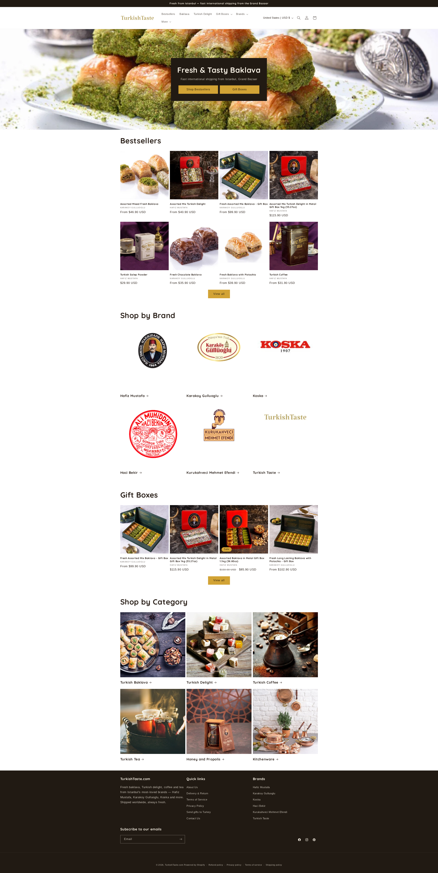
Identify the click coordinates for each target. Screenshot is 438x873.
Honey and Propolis (203, 759)
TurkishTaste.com (174, 865)
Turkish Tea (130, 759)
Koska (258, 396)
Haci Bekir (129, 472)
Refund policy (216, 865)
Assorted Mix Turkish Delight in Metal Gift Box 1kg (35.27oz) (292, 205)
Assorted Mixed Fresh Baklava (139, 204)
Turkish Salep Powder (133, 274)
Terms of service (253, 865)
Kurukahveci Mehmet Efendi (210, 472)
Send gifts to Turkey (198, 812)
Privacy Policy (195, 806)
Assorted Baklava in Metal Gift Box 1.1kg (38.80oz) (242, 560)
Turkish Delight (199, 682)
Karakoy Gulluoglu (202, 396)
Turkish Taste (264, 472)
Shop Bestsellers (198, 89)
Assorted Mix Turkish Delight (187, 204)
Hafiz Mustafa (132, 396)
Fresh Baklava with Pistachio (238, 274)
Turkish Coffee (278, 274)
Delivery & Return (197, 793)
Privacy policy (234, 865)
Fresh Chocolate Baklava (186, 274)
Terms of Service (196, 799)
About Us (192, 787)
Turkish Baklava (134, 682)
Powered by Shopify (194, 865)
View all (218, 293)
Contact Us (193, 818)
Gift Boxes (240, 89)
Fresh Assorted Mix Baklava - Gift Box (244, 204)
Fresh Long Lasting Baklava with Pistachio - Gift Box (290, 560)
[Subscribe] (181, 839)
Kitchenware (264, 759)
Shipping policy (274, 865)
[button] (224, 14)
